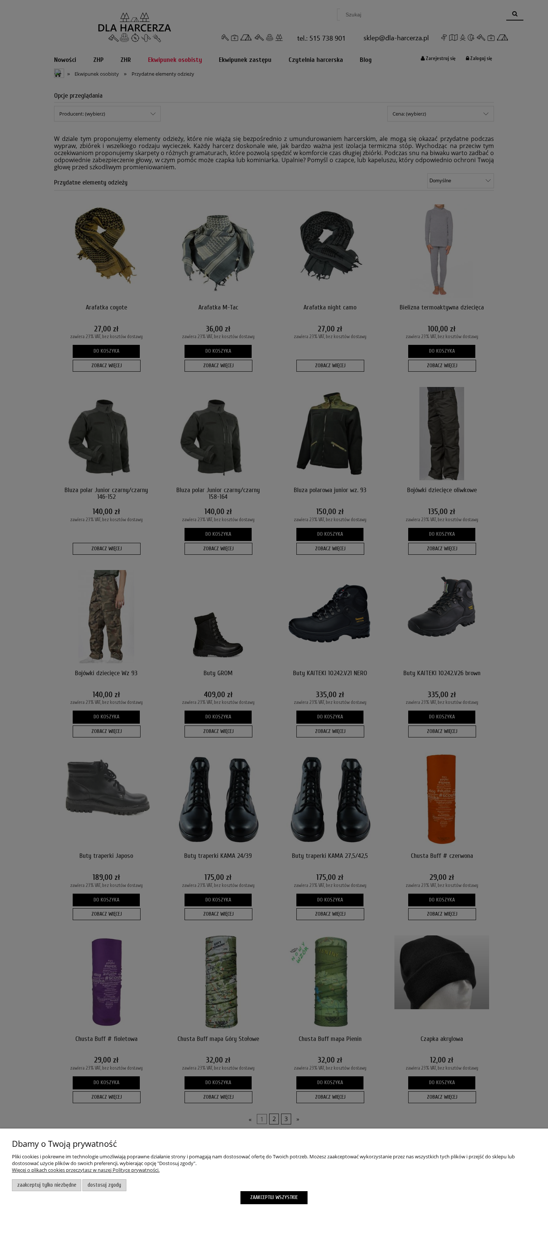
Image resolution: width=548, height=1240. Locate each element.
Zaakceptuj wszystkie (274, 1197)
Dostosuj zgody (104, 1185)
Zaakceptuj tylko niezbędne (46, 1185)
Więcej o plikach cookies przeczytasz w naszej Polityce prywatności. (86, 1170)
